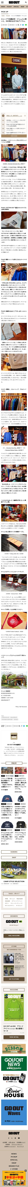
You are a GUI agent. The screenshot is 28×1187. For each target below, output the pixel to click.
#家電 (6, 898)
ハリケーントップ (5, 717)
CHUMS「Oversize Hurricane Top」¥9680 (13, 163)
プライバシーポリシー (17, 1144)
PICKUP (9, 6)
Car (20, 4)
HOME (3, 15)
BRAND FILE (14, 1166)
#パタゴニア (19, 905)
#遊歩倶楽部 (20, 898)
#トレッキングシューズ (16, 903)
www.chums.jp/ (4, 700)
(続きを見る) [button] (20, 755)
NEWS (14, 1154)
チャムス (16, 719)
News (3, 6)
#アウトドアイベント (17, 901)
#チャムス (12, 898)
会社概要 (5, 1142)
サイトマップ (20, 1146)
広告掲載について (21, 1142)
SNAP (22, 6)
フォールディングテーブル (7, 719)
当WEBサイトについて (10, 1146)
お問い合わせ (12, 1142)
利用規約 (8, 1144)
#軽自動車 (7, 901)
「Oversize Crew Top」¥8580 (13, 448)
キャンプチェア (14, 717)
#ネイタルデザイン (9, 905)
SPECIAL (16, 6)
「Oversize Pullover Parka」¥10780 (13, 450)
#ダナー (7, 903)
